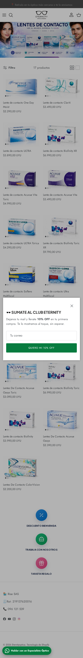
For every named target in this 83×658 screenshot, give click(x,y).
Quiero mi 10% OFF (41, 348)
